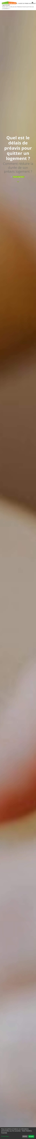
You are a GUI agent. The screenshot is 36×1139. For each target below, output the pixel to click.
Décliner (25, 1136)
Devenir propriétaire (18, 177)
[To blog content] (18, 181)
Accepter (31, 1136)
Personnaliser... (5, 1136)
